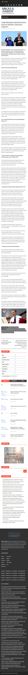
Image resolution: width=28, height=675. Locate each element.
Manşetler (11, 327)
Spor (8, 564)
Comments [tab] (14, 380)
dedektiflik (8, 571)
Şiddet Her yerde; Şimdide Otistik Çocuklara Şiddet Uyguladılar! (17, 435)
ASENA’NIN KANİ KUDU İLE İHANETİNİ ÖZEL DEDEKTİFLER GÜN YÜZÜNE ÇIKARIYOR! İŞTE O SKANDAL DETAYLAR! (13, 491)
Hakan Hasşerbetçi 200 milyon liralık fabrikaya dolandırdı (18, 392)
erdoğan (8, 330)
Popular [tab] (5, 380)
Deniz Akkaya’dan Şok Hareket (16, 399)
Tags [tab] (22, 380)
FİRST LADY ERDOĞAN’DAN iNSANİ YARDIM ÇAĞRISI (6, 342)
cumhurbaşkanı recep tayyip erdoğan (14, 328)
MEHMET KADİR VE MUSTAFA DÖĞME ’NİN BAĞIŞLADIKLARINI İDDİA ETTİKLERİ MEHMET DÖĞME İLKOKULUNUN (13, 667)
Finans (2, 562)
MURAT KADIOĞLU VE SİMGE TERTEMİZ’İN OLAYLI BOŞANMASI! (17, 428)
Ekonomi (3, 560)
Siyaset (16, 327)
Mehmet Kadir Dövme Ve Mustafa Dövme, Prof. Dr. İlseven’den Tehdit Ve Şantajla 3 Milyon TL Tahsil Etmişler (21, 344)
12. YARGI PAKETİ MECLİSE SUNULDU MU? (10, 640)
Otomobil (9, 556)
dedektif (3, 571)
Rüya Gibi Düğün (13, 413)
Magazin (3, 564)
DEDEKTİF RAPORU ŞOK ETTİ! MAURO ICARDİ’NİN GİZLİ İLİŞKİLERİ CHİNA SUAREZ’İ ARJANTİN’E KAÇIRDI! (14, 503)
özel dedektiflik (21, 571)
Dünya (2, 556)
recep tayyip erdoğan (15, 330)
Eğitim (2, 558)
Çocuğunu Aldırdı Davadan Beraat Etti (18, 406)
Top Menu (6, 1)
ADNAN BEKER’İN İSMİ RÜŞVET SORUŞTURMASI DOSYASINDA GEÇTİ (18, 385)
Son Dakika (9, 562)
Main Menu (6, 17)
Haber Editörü (12, 28)
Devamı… (6, 549)
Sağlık (8, 558)
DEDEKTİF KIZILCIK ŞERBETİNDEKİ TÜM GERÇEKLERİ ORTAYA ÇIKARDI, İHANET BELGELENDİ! (12, 517)
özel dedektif (14, 571)
